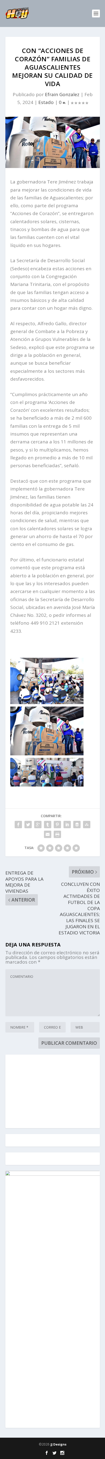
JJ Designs (58, 1444)
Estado (46, 102)
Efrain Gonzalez (62, 94)
